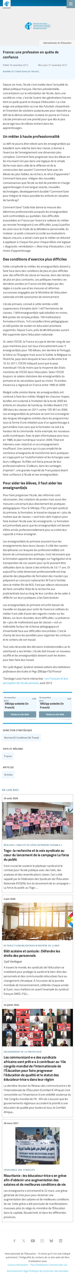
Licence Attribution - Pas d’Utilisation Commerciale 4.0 (37, 1264)
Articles (8, 774)
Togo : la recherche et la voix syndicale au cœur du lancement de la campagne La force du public (37, 843)
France (8, 756)
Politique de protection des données (48, 1271)
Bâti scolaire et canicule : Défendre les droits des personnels (37, 946)
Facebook (14, 1240)
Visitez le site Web (20, 714)
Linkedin (60, 1240)
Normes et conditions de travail (21, 737)
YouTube (33, 1240)
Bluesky (51, 1240)
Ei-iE (5, 4)
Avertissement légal (18, 1271)
